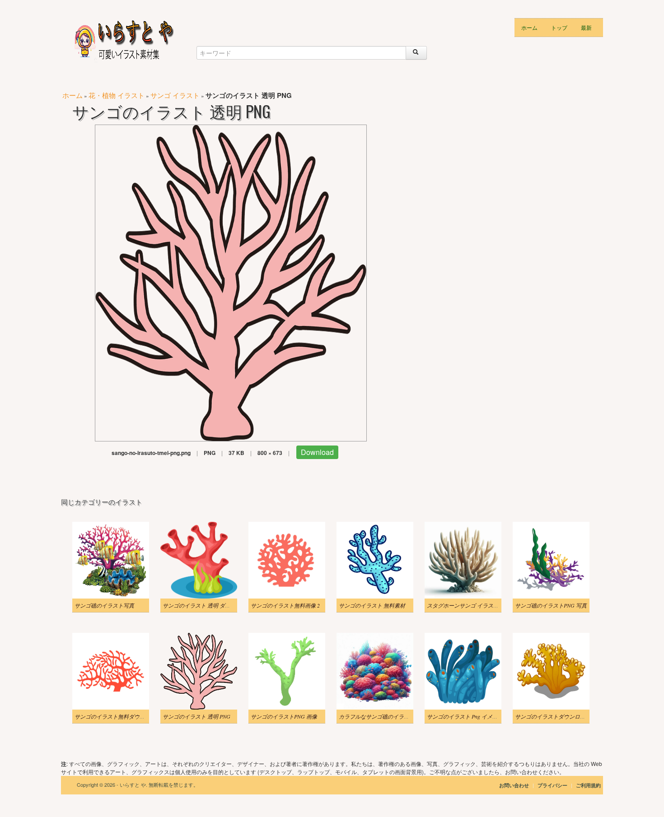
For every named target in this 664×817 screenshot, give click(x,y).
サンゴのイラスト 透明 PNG (196, 716)
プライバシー (553, 785)
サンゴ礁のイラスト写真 (104, 605)
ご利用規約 (588, 785)
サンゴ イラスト (175, 95)
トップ (559, 27)
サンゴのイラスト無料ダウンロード (118, 716)
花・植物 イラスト (117, 95)
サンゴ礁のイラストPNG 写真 (551, 605)
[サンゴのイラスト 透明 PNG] (231, 282)
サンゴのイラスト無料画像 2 (285, 605)
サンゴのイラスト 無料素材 (372, 605)
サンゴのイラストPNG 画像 (284, 716)
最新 (586, 27)
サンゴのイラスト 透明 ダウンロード (207, 605)
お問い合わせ (514, 785)
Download (317, 452)
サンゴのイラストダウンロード (553, 716)
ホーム (529, 27)
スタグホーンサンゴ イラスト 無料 (469, 605)
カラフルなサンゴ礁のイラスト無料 (382, 716)
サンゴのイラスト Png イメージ (465, 716)
